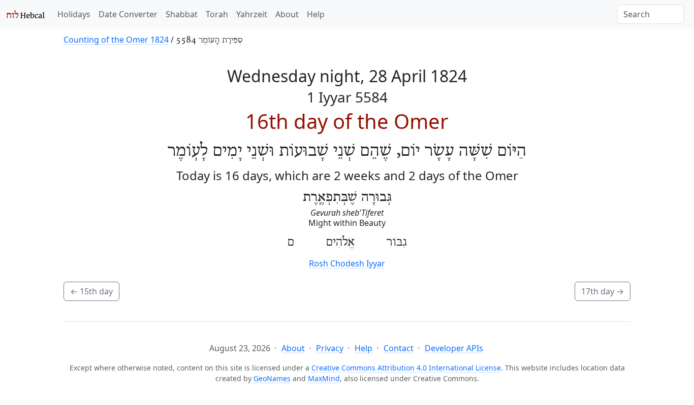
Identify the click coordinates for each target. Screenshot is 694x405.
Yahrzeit (251, 14)
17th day (602, 291)
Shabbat (182, 14)
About (287, 14)
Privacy (329, 348)
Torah (217, 14)
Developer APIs (454, 348)
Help (316, 14)
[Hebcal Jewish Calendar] (25, 14)
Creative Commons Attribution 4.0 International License (406, 368)
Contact (399, 348)
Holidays (73, 14)
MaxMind (324, 378)
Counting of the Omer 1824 (116, 39)
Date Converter (128, 14)
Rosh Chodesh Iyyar (347, 263)
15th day (91, 291)
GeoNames (272, 378)
